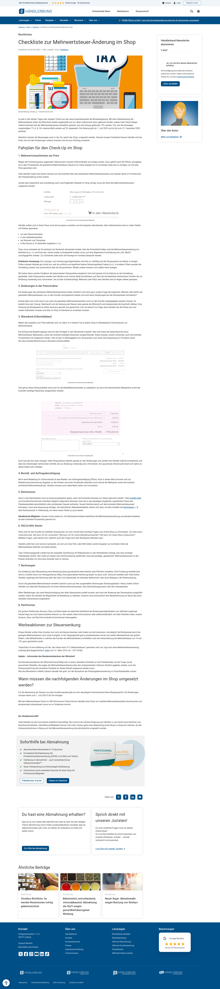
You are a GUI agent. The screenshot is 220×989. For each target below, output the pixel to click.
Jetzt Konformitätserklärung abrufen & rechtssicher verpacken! (160, 20)
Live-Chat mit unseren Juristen (109, 849)
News (29, 27)
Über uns (93, 20)
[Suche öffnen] (192, 11)
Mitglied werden (192, 3)
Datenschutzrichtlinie (185, 77)
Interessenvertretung (74, 949)
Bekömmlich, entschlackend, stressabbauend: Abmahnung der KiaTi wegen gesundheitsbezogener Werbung (80, 906)
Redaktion (64, 50)
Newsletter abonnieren (28, 947)
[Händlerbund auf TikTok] (47, 954)
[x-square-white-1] (20, 954)
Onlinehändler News (101, 11)
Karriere (68, 938)
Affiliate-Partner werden (122, 953)
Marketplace (123, 11)
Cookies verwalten (76, 982)
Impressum (22, 982)
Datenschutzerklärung (40, 982)
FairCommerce (71, 953)
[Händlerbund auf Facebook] (26, 954)
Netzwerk (78, 20)
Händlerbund (71, 934)
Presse (68, 945)
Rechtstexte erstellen (121, 934)
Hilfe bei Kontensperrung (123, 945)
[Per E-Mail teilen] (139, 797)
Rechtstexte (128, 507)
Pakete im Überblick (58, 780)
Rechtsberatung (119, 938)
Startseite (21, 27)
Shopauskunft (142, 11)
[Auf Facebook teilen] (125, 797)
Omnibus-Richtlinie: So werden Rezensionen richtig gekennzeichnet (37, 902)
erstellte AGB (135, 498)
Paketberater (117, 949)
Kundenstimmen (72, 941)
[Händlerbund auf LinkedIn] (41, 954)
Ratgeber (49, 20)
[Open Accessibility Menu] (6, 982)
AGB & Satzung (59, 982)
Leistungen (24, 20)
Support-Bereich (25, 943)
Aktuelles (64, 20)
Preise (38, 20)
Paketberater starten (32, 780)
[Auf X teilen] (118, 797)
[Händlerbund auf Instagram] (31, 954)
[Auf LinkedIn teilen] (132, 797)
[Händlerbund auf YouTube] (36, 954)
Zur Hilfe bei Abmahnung (35, 848)
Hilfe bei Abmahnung (121, 941)
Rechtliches (25, 34)
